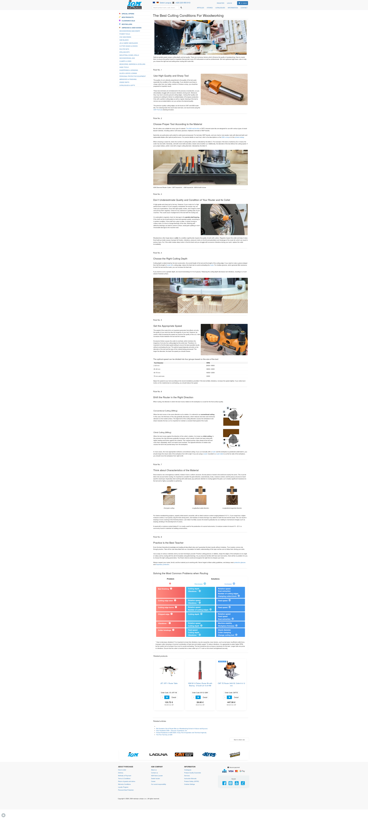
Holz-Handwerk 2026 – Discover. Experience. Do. (171, 730)
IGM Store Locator (157, 776)
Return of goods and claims (126, 781)
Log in (229, 3)
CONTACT (244, 8)
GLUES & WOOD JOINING (128, 73)
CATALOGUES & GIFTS (127, 85)
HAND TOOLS (124, 67)
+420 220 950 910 (182, 2)
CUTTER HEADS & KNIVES (128, 46)
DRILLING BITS (124, 52)
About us (154, 770)
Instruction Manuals (190, 778)
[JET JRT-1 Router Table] (168, 669)
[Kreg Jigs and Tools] (209, 755)
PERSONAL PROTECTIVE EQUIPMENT (132, 76)
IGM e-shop (225, 137)
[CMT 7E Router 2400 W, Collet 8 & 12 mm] (231, 669)
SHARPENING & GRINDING (128, 70)
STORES (210, 8)
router (212, 265)
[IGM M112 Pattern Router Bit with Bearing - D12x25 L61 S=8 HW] (200, 669)
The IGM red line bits (192, 128)
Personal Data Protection (126, 790)
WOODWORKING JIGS (127, 58)
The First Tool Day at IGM (164, 735)
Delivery (120, 773)
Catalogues (187, 770)
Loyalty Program (123, 787)
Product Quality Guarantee (192, 773)
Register (220, 3)
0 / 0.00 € (244, 3)
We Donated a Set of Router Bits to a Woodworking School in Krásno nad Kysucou (182, 728)
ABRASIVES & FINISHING (128, 79)
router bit (169, 265)
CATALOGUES (220, 8)
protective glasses (240, 562)
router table (219, 454)
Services (187, 776)
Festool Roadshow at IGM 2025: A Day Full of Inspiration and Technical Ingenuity (181, 732)
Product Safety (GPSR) (191, 781)
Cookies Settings (189, 784)
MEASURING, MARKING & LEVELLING (132, 64)
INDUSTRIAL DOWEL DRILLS (129, 55)
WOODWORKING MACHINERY (129, 31)
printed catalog (239, 137)
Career (153, 781)
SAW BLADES (124, 40)
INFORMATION (233, 8)
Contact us (154, 773)
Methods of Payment (124, 776)
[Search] (181, 7)
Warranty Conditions (124, 784)
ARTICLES (200, 8)
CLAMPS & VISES (125, 61)
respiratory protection (162, 564)
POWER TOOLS (124, 34)
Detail (174, 697)
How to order (122, 770)
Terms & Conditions (124, 778)
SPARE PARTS (124, 82)
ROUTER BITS (124, 49)
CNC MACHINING (125, 37)
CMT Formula (157, 110)
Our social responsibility (158, 784)
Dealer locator (155, 778)
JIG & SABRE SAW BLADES (128, 43)
